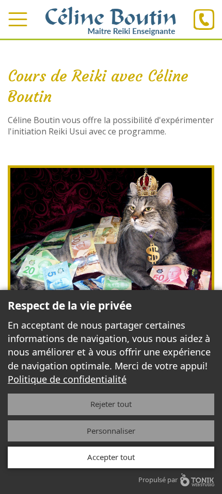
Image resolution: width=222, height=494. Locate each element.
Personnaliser (111, 430)
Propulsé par (158, 479)
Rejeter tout (111, 404)
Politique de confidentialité (67, 379)
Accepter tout (111, 457)
